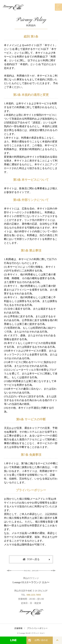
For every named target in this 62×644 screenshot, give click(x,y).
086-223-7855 (34, 595)
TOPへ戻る (33, 559)
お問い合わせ (41, 640)
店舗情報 (18, 628)
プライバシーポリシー (37, 628)
